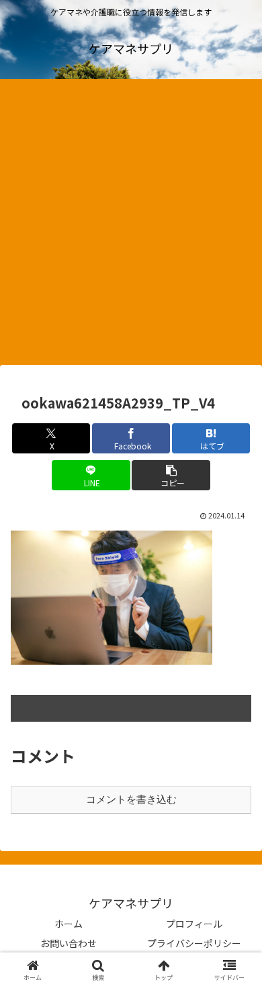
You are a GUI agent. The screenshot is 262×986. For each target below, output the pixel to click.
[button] (171, 475)
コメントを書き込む (131, 799)
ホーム (68, 923)
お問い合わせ (68, 943)
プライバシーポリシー (194, 943)
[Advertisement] (131, 226)
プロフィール (194, 923)
